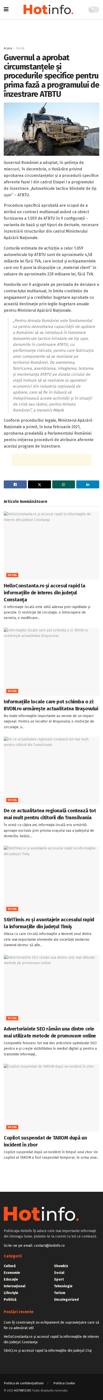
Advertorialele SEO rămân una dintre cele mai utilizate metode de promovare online (50, 1032)
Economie (12, 1273)
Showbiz (61, 1266)
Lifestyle (11, 1293)
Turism (59, 1293)
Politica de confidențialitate (24, 1383)
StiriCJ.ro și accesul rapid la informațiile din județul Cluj (48, 1350)
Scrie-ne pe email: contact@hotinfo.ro (34, 1246)
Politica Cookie (64, 1383)
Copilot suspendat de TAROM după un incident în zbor (45, 1141)
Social (20, 48)
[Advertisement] (52, 30)
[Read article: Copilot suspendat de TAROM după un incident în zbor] (51, 1098)
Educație (11, 1279)
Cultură (10, 1266)
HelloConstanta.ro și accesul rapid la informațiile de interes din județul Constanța (44, 593)
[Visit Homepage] (48, 9)
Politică (10, 1299)
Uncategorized (66, 1299)
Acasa (8, 48)
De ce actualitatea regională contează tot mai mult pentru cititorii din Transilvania (50, 814)
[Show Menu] (6, 9)
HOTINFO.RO (22, 1390)
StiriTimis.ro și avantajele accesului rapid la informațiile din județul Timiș (49, 923)
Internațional (14, 1286)
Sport (59, 1279)
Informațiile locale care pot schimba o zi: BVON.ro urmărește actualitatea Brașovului (51, 705)
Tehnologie (63, 1286)
